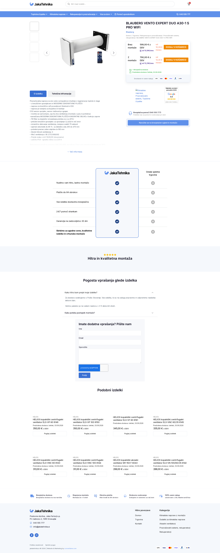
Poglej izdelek (50, 434)
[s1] (81, 47)
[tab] (38, 94)
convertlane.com (70, 548)
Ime (80, 329)
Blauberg (130, 32)
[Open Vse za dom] (111, 14)
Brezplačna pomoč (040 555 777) (147, 112)
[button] (47, 53)
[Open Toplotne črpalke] (47, 14)
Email (81, 338)
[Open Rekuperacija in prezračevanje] (97, 14)
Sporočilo (83, 347)
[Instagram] (36, 535)
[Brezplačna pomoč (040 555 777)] (130, 113)
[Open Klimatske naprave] (67, 14)
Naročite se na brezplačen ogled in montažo (158, 123)
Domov (128, 35)
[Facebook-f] (32, 535)
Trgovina (135, 35)
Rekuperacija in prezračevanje (151, 35)
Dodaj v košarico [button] (176, 47)
